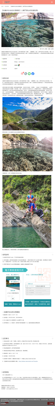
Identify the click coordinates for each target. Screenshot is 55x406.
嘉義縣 (16, 65)
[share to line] (29, 73)
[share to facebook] (32, 73)
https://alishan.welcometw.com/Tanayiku (28, 361)
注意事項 (5, 338)
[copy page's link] (25, 73)
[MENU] (51, 2)
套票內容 (5, 78)
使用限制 (5, 372)
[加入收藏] (22, 73)
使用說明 (5, 254)
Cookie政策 (3, 403)
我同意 (51, 403)
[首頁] (7, 2)
